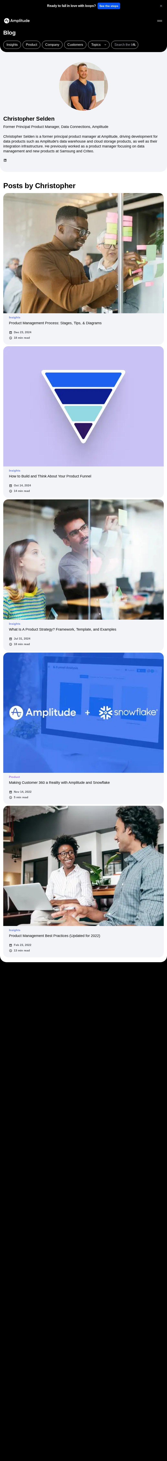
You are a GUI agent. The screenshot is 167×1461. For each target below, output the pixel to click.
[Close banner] (161, 6)
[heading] (71, 6)
